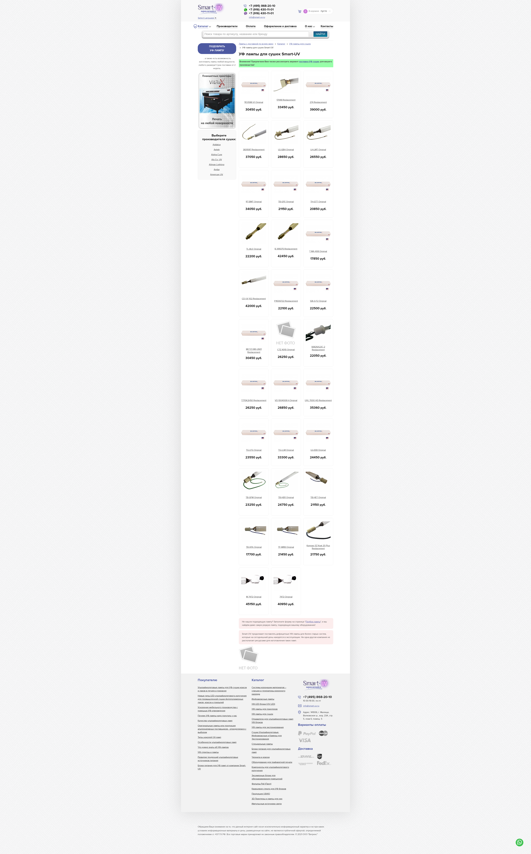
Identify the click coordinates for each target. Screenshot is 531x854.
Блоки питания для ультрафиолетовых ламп (271, 751)
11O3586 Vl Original (253, 102)
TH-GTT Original (318, 201)
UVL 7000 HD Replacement (318, 400)
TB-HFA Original (254, 547)
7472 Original (286, 596)
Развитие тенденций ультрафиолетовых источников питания (218, 759)
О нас (308, 26)
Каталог (203, 26)
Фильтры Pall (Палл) (261, 783)
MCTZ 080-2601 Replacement (254, 351)
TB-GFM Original (254, 497)
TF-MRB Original (286, 547)
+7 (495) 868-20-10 (262, 6)
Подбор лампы (313, 621)
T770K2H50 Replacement (253, 400)
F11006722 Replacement (286, 301)
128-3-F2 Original (318, 301)
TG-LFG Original (253, 450)
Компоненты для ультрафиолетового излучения (270, 769)
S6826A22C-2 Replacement (318, 348)
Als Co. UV (216, 159)
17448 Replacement (286, 100)
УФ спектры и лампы (208, 752)
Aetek (217, 149)
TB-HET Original (318, 497)
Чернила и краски (261, 757)
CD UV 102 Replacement (254, 298)
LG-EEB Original (318, 450)
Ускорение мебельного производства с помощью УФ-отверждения (218, 709)
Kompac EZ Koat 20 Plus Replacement (318, 547)
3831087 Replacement (254, 149)
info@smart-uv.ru (257, 17)
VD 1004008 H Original (286, 400)
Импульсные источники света (267, 803)
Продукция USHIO (261, 793)
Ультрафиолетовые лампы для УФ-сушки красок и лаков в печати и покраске (222, 689)
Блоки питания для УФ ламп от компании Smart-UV (222, 767)
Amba (216, 169)
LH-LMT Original (318, 149)
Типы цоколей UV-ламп (209, 737)
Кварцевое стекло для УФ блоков (269, 788)
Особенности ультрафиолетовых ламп (217, 742)
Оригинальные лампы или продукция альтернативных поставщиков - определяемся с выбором (222, 729)
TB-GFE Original (286, 201)
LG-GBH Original (286, 149)
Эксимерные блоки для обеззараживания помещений (267, 777)
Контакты (327, 26)
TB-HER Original (286, 497)
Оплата (251, 26)
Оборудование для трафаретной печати (272, 762)
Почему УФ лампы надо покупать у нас (217, 715)
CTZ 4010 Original (286, 349)
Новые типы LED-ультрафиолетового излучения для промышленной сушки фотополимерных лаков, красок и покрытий (222, 699)
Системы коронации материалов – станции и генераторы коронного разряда (269, 691)
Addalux (217, 144)
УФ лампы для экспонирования (268, 727)
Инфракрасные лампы (263, 699)
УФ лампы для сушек (262, 714)
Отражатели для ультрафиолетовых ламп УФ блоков (272, 721)
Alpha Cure (216, 154)
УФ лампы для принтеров (265, 709)
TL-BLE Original (253, 249)
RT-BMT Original (254, 201)
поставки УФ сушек (309, 61)
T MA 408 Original (318, 251)
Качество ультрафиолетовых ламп (215, 720)
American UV (216, 174)
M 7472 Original (253, 596)
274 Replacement (318, 102)
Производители (227, 26)
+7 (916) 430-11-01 (261, 9)
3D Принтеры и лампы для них (267, 798)
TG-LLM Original (286, 450)
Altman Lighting (216, 164)
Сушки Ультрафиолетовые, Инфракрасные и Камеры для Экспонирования (267, 735)
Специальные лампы (262, 744)
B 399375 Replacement (286, 248)
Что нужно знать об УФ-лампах (213, 747)
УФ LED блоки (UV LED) (263, 704)
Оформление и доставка (280, 26)
